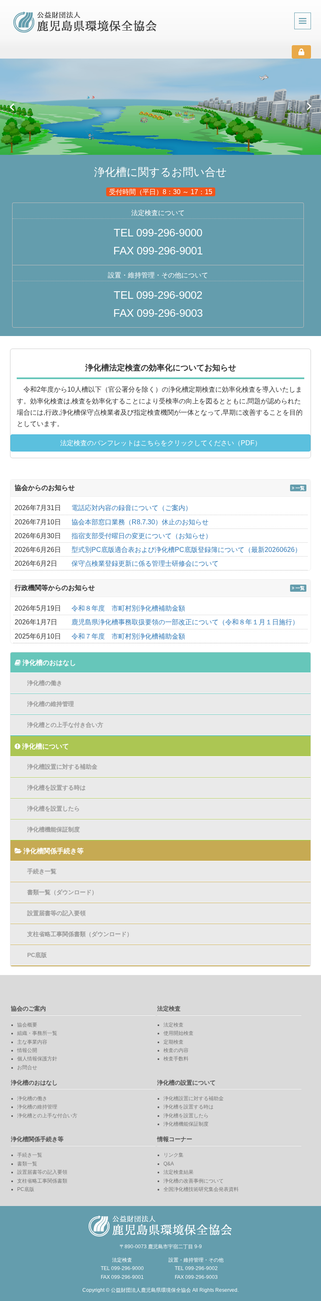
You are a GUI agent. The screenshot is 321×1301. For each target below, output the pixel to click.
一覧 (299, 487)
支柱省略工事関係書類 (42, 1181)
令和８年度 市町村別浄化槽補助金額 (128, 608)
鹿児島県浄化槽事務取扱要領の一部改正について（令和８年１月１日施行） (185, 622)
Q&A (168, 1164)
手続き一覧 (41, 871)
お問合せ (27, 1067)
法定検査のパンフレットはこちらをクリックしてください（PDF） (160, 442)
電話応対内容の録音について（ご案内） (131, 507)
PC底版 (37, 955)
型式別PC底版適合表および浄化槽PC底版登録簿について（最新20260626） (186, 549)
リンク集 (173, 1155)
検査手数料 (176, 1059)
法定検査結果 (178, 1172)
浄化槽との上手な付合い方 (47, 1116)
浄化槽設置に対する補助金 (62, 766)
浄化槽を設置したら (53, 808)
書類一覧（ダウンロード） (62, 892)
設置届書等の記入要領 (56, 913)
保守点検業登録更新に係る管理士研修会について (145, 563)
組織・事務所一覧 (37, 1033)
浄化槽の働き (44, 683)
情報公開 (27, 1050)
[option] (160, 107)
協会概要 (27, 1025)
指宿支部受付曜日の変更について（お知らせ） (141, 535)
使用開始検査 (178, 1033)
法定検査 (173, 1025)
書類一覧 (27, 1164)
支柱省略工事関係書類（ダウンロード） (79, 934)
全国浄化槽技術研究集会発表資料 (201, 1189)
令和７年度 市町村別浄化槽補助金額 (128, 636)
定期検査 (173, 1042)
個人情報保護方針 (37, 1059)
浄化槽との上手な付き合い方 (65, 724)
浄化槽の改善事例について (193, 1181)
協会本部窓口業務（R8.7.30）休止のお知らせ (140, 522)
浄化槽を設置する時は (56, 787)
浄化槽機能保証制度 (53, 829)
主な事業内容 (32, 1042)
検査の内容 (176, 1050)
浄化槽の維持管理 (50, 704)
